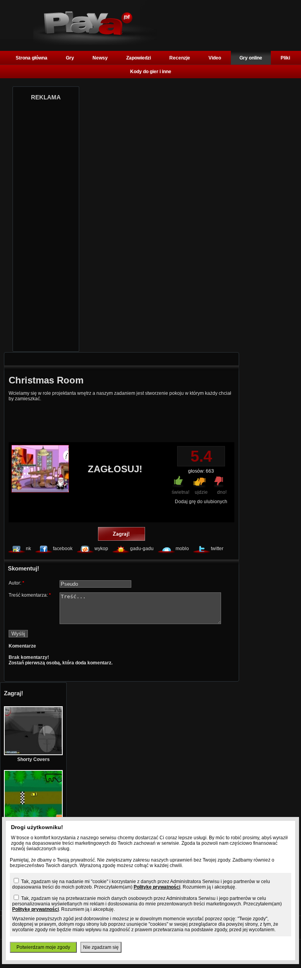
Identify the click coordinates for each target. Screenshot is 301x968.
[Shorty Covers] (33, 753)
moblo (182, 548)
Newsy (100, 58)
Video (215, 58)
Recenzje (179, 58)
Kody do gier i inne (150, 71)
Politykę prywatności (157, 887)
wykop (101, 548)
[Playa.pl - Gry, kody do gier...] (95, 43)
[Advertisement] (46, 223)
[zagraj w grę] (121, 534)
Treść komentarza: (30, 595)
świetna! (180, 492)
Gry (70, 58)
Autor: (16, 583)
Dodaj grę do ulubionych (201, 501)
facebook (63, 548)
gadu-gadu (142, 548)
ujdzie (201, 492)
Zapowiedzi (138, 58)
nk (28, 548)
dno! (222, 492)
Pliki (285, 58)
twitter (217, 548)
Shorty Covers (33, 759)
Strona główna (31, 58)
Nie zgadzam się (101, 947)
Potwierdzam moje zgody (43, 947)
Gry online (250, 58)
